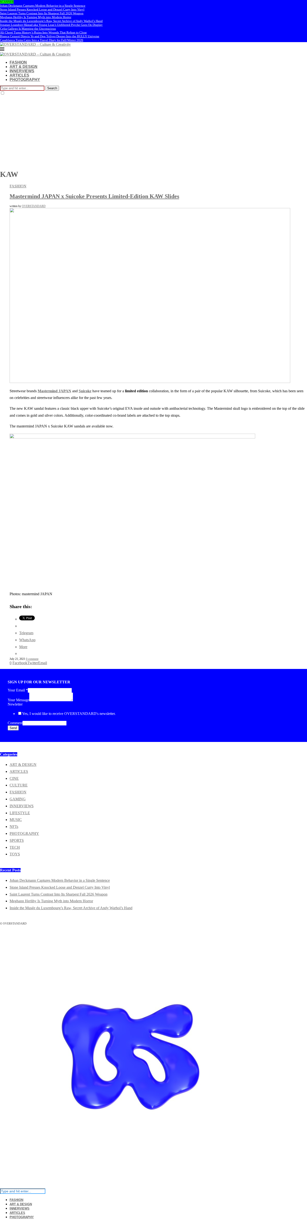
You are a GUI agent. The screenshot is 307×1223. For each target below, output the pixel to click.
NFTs (14, 827)
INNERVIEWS (22, 71)
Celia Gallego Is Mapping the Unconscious (28, 28)
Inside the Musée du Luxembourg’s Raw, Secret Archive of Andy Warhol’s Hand (51, 21)
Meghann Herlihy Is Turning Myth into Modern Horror (35, 17)
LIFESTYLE (20, 813)
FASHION (18, 62)
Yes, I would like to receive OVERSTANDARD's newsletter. (69, 714)
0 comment (32, 659)
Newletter (15, 704)
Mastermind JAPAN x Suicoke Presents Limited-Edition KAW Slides (94, 196)
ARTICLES (19, 75)
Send (13, 728)
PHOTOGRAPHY (25, 80)
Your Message (18, 700)
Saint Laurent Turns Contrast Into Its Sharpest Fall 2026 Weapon (41, 13)
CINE (14, 778)
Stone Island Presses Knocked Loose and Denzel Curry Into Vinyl (42, 9)
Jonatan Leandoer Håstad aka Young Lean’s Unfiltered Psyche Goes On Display (51, 25)
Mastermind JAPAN (54, 391)
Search (52, 88)
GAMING (18, 799)
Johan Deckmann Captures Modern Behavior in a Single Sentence (42, 5)
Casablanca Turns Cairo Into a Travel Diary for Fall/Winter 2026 (41, 40)
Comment (15, 723)
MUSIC (16, 820)
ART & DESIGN (23, 67)
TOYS (15, 854)
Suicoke (85, 391)
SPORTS (17, 840)
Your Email (18, 690)
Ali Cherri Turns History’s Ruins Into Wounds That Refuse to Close (43, 32)
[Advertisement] (153, 131)
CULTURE (19, 785)
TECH (15, 847)
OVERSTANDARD (34, 206)
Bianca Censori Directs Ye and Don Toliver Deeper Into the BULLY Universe (49, 36)
